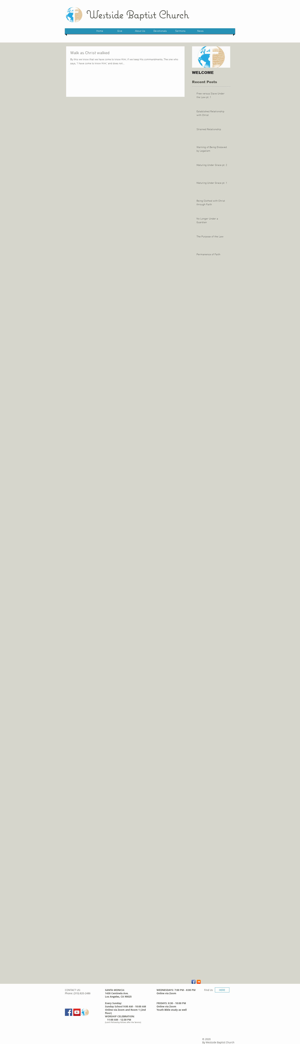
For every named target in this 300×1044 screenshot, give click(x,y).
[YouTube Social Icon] (77, 1012)
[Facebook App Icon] (193, 982)
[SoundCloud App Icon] (199, 982)
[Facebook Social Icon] (68, 1012)
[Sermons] (85, 1012)
